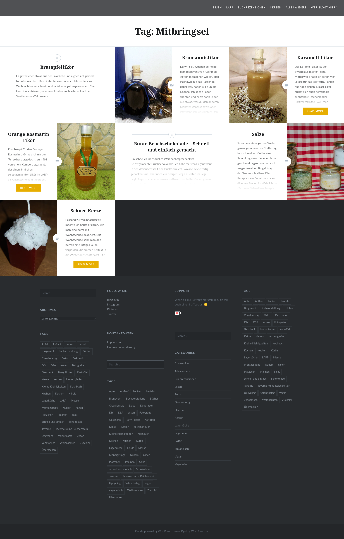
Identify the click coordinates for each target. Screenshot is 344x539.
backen (272, 301)
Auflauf (259, 301)
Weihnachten (270, 400)
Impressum (114, 342)
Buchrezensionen (252, 7)
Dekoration (281, 315)
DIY (246, 322)
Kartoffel (285, 329)
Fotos (178, 394)
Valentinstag (267, 393)
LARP (229, 7)
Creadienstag (251, 315)
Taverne (248, 385)
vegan (282, 393)
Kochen (248, 350)
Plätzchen (249, 371)
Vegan (178, 456)
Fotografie (280, 322)
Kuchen (261, 350)
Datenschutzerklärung (121, 347)
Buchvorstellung (270, 308)
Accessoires (182, 363)
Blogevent (250, 308)
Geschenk (250, 329)
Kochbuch (278, 343)
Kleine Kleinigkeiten (256, 343)
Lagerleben (181, 433)
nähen (281, 364)
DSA (255, 322)
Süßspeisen (182, 448)
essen (266, 322)
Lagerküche (250, 357)
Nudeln (269, 364)
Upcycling (250, 393)
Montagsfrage (252, 364)
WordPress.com (200, 531)
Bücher (289, 308)
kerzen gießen (277, 336)
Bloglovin (113, 299)
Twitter (111, 314)
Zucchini (287, 400)
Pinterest (113, 309)
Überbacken (251, 407)
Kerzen (275, 7)
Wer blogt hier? (324, 7)
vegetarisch (250, 400)
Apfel (247, 301)
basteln (285, 301)
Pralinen (264, 371)
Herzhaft (180, 410)
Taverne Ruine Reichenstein (274, 385)
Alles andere (296, 7)
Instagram (113, 304)
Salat (277, 371)
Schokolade (278, 378)
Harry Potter (267, 329)
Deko (267, 315)
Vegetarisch (182, 464)
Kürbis (274, 350)
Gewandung (182, 402)
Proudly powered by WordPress (152, 531)
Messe (277, 357)
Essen (217, 7)
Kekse (247, 336)
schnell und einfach (255, 378)
